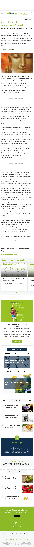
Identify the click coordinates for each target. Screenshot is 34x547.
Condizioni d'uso (10, 539)
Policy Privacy (19, 539)
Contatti (14, 533)
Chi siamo (6, 533)
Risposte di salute (16, 536)
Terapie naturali (8, 254)
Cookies (26, 539)
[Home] (17, 14)
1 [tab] (16, 292)
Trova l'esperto (24, 533)
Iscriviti (17, 515)
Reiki (15, 254)
